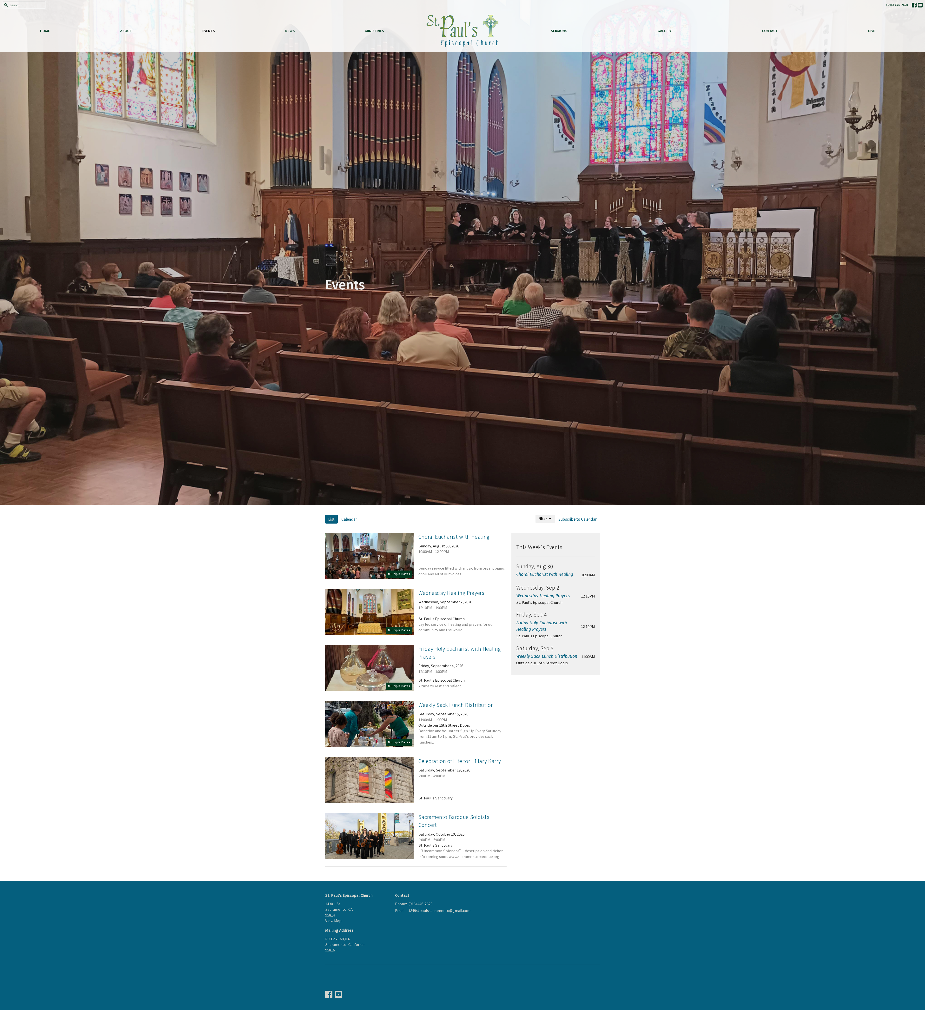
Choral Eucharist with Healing (544, 574)
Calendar (349, 519)
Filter (542, 519)
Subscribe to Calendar (577, 519)
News (290, 31)
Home (45, 31)
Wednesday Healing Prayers (543, 595)
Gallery (665, 31)
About (126, 31)
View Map (333, 920)
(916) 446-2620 (897, 5)
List (331, 519)
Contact (770, 31)
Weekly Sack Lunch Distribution (546, 656)
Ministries (374, 31)
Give (871, 31)
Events (208, 31)
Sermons (559, 31)
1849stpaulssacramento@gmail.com (439, 910)
